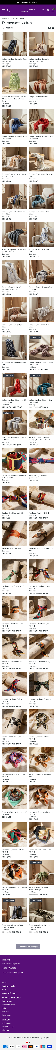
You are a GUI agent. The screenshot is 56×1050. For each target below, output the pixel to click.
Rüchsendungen (8, 1004)
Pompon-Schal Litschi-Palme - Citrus (40, 326)
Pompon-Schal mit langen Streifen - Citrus (41, 288)
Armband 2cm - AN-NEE (11, 549)
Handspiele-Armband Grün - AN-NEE (40, 625)
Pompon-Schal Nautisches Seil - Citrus (14, 363)
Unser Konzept (8, 1027)
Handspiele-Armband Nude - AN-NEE (13, 625)
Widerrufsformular (9, 993)
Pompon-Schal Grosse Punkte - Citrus (14, 326)
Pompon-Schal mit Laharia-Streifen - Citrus (14, 213)
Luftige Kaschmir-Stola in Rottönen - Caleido (14, 401)
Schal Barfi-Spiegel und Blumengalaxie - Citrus (14, 250)
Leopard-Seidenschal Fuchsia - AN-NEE (13, 775)
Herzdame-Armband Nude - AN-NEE (13, 663)
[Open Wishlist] (43, 10)
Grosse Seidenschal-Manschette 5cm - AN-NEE (14, 476)
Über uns (5, 1030)
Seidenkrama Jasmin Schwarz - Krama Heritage (13, 926)
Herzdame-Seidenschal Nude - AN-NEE (40, 851)
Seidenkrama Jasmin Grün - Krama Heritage (39, 888)
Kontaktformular (8, 986)
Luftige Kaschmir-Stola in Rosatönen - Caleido (41, 363)
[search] (8, 10)
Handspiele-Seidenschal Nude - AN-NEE (41, 813)
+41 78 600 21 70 (9, 968)
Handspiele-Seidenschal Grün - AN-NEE (13, 851)
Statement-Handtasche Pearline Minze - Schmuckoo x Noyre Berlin (14, 99)
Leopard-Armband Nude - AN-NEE (14, 738)
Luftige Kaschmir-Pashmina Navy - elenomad (14, 138)
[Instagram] (3, 978)
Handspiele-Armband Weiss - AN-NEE (40, 587)
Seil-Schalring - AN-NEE (38, 475)
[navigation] (3, 2)
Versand (5, 1011)
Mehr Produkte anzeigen (28, 947)
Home (4, 18)
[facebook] (9, 978)
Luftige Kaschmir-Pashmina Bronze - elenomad (39, 98)
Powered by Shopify (40, 1037)
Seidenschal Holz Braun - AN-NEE (40, 775)
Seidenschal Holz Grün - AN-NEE (14, 812)
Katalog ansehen (3, 10)
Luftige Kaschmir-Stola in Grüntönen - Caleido (41, 401)
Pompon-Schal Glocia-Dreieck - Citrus (41, 175)
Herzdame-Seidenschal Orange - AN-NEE (14, 888)
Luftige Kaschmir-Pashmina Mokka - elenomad (39, 60)
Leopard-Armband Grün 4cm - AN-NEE (40, 700)
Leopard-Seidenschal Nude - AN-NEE (40, 738)
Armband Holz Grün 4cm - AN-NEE (14, 587)
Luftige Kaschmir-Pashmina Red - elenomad (41, 138)
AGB (4, 1008)
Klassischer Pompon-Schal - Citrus (39, 213)
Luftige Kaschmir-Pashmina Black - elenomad (14, 60)
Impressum (6, 1015)
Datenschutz (7, 1001)
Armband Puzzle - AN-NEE (39, 513)
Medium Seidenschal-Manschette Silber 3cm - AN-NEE (40, 439)
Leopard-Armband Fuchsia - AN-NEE (12, 700)
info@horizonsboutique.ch (12, 972)
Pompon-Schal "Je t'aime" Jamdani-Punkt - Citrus (11, 288)
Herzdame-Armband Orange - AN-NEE (40, 663)
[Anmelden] (48, 10)
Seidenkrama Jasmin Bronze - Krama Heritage (40, 926)
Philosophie (6, 1023)
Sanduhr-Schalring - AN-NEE (12, 513)
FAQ (4, 989)
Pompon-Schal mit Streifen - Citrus (39, 250)
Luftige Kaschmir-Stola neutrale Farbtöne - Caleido (14, 439)
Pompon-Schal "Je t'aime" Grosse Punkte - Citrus (14, 175)
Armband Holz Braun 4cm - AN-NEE (41, 550)
